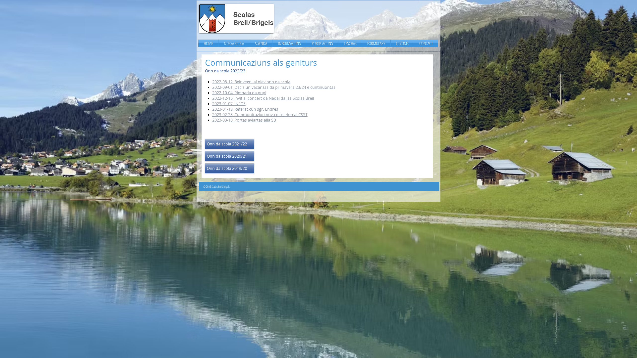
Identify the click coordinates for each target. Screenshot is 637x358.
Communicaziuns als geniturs (261, 62)
